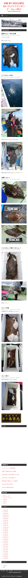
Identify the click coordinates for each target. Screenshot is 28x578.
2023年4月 (5, 539)
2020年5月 (5, 554)
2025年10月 (6, 517)
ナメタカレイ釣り (7, 75)
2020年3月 (5, 556)
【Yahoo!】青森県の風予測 (7, 487)
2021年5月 (5, 549)
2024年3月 (5, 532)
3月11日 (5, 501)
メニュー (6, 15)
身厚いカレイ (5, 178)
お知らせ (5, 565)
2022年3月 (5, 544)
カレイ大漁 (5, 308)
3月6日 (4, 503)
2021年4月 (5, 551)
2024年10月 (6, 527)
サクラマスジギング (7, 497)
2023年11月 (6, 537)
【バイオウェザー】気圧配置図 (8, 468)
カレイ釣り (5, 376)
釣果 (19, 35)
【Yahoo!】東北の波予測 (6, 484)
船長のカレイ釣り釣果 (8, 34)
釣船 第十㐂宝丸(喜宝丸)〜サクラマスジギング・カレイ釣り (14, 6)
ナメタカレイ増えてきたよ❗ (11, 248)
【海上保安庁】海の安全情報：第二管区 (10, 474)
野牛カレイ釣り (6, 496)
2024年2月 (5, 534)
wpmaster (14, 35)
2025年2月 (5, 523)
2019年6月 (5, 558)
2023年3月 (5, 541)
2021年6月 (5, 548)
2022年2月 (5, 546)
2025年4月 (5, 520)
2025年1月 (5, 525)
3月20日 (5, 499)
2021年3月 (5, 553)
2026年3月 (5, 511)
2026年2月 (5, 513)
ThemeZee (19, 576)
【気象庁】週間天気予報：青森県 (8, 471)
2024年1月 (5, 536)
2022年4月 (5, 542)
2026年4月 (5, 510)
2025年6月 (5, 518)
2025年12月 (6, 515)
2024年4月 (5, 530)
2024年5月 (5, 529)
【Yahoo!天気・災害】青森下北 (8, 477)
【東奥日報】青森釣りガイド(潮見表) (9, 481)
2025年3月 (5, 522)
